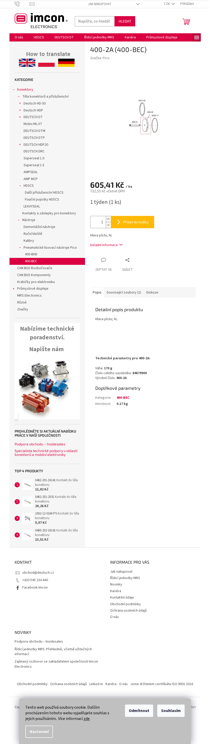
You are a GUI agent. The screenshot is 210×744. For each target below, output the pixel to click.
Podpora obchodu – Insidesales (40, 444)
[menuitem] (18, 37)
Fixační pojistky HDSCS (42, 199)
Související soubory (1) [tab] (124, 292)
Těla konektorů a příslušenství (45, 96)
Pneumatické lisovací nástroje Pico (50, 247)
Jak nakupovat (99, 4)
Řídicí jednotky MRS (125, 578)
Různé (22, 302)
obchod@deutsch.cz (38, 572)
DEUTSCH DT (33, 117)
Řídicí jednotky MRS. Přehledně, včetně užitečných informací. (53, 652)
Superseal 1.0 (34, 158)
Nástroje (28, 220)
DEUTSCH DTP (34, 137)
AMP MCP (31, 179)
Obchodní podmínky (125, 604)
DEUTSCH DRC (34, 151)
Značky (22, 309)
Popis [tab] (97, 292)
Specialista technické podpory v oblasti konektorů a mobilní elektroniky (46, 453)
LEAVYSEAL (32, 206)
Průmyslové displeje (32, 288)
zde (86, 718)
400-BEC (31, 261)
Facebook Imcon (35, 587)
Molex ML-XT (33, 124)
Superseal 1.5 (34, 165)
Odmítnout (139, 711)
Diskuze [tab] (152, 292)
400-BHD (31, 254)
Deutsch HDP (33, 110)
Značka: (99, 58)
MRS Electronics (29, 295)
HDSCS (29, 185)
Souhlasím (171, 711)
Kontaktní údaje (122, 597)
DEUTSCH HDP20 (36, 144)
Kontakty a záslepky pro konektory (49, 213)
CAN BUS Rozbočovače (34, 268)
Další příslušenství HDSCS (44, 192)
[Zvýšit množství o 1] (108, 219)
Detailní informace (104, 245)
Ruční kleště (33, 233)
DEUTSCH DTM (34, 130)
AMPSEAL (31, 172)
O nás (114, 617)
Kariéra (115, 591)
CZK (167, 4)
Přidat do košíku (136, 222)
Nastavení (39, 732)
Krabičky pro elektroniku (36, 282)
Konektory (25, 89)
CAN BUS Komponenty (34, 275)
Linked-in (96, 684)
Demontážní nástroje (39, 226)
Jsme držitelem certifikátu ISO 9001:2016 (161, 684)
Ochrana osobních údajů (128, 610)
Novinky (116, 584)
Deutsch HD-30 (35, 103)
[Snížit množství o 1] (108, 225)
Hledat (125, 21)
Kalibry (29, 240)
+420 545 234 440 (35, 580)
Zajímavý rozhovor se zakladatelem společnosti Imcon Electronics (56, 664)
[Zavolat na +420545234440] (22, 4)
